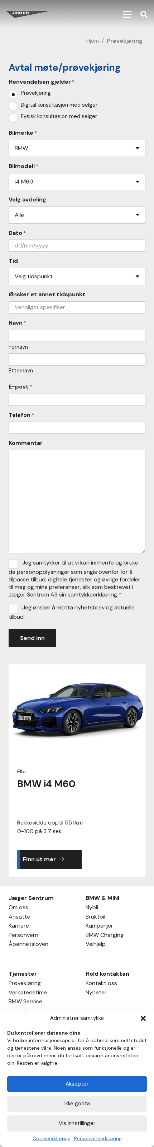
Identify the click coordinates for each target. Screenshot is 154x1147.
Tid (13, 261)
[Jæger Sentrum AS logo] (28, 14)
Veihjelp (96, 945)
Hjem (92, 41)
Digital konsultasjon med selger (59, 105)
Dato (17, 233)
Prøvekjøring (36, 93)
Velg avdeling (27, 199)
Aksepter (77, 1083)
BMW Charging (105, 936)
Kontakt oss (101, 984)
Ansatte (19, 917)
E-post (20, 386)
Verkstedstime (28, 993)
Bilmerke (23, 132)
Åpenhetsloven (28, 945)
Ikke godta (77, 1103)
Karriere (19, 926)
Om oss (18, 908)
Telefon (21, 415)
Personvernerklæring (98, 1138)
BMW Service (25, 1002)
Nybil (92, 908)
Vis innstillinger (77, 1123)
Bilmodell (23, 166)
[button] (143, 1018)
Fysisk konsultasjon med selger (59, 116)
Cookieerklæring (52, 1138)
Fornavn (18, 346)
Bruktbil (95, 917)
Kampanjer (99, 926)
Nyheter (96, 993)
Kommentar (26, 443)
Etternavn (21, 370)
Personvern (23, 936)
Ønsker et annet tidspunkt (47, 294)
